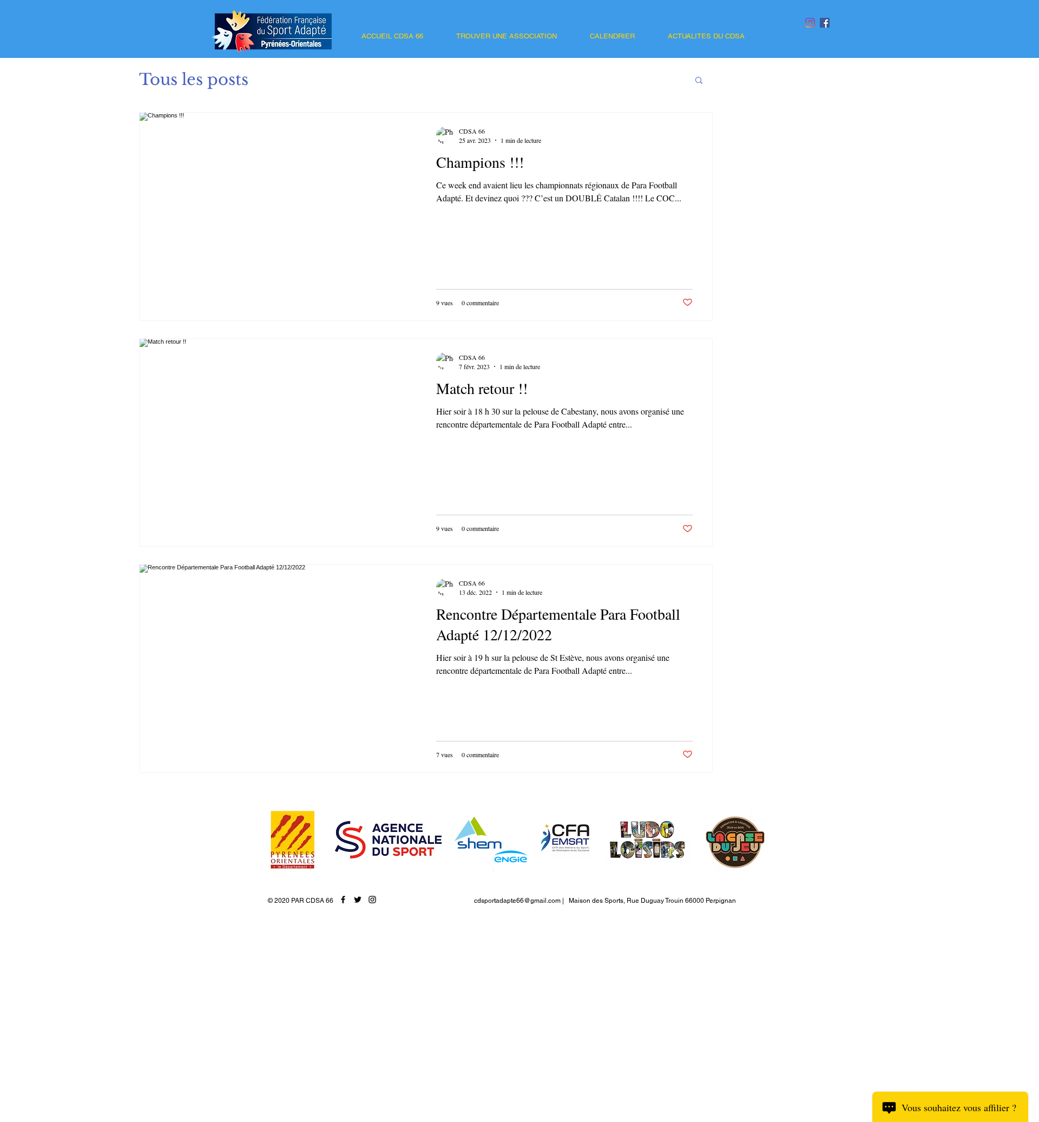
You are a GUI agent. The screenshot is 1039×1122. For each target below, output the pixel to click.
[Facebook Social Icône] (825, 23)
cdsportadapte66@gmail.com (517, 900)
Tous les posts (193, 79)
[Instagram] (810, 23)
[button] (699, 81)
